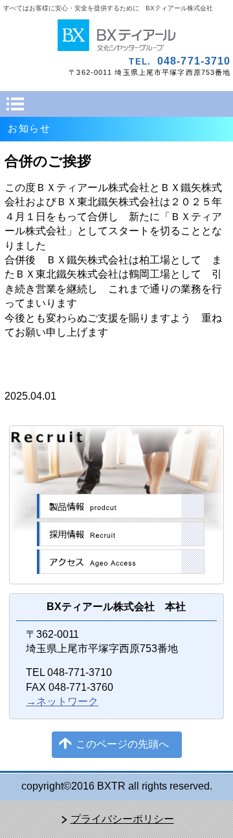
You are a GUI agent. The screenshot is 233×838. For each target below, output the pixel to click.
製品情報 (121, 506)
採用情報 (121, 534)
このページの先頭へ (122, 744)
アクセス (121, 561)
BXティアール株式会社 (117, 35)
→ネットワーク (62, 701)
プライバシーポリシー (122, 818)
